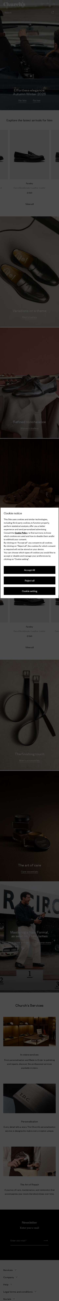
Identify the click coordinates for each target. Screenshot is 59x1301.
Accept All (29, 570)
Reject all (29, 580)
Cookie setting (29, 591)
